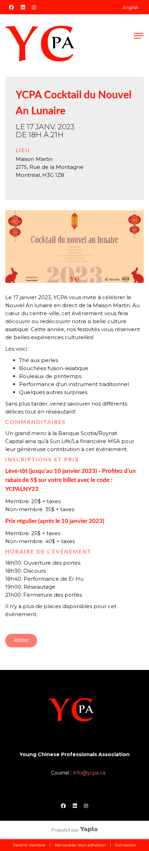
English (131, 7)
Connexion (125, 845)
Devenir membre (29, 845)
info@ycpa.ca (89, 773)
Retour (21, 640)
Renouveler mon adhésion (80, 845)
